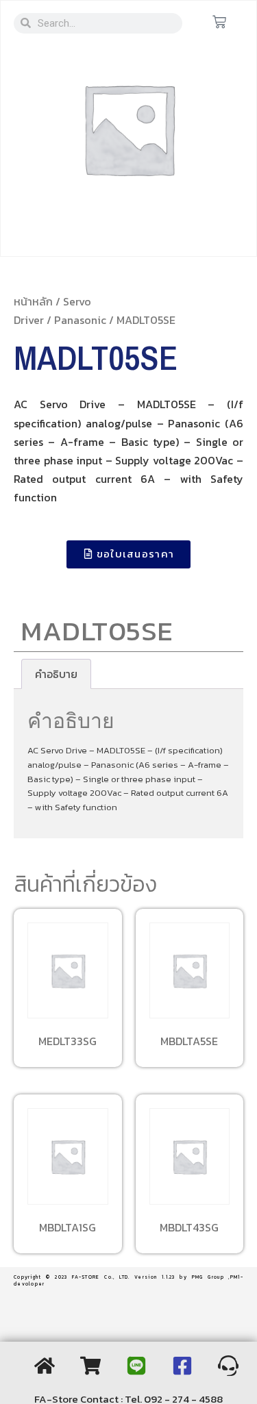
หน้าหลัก (33, 301)
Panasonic (80, 320)
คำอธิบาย (56, 674)
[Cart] (219, 23)
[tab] (56, 674)
